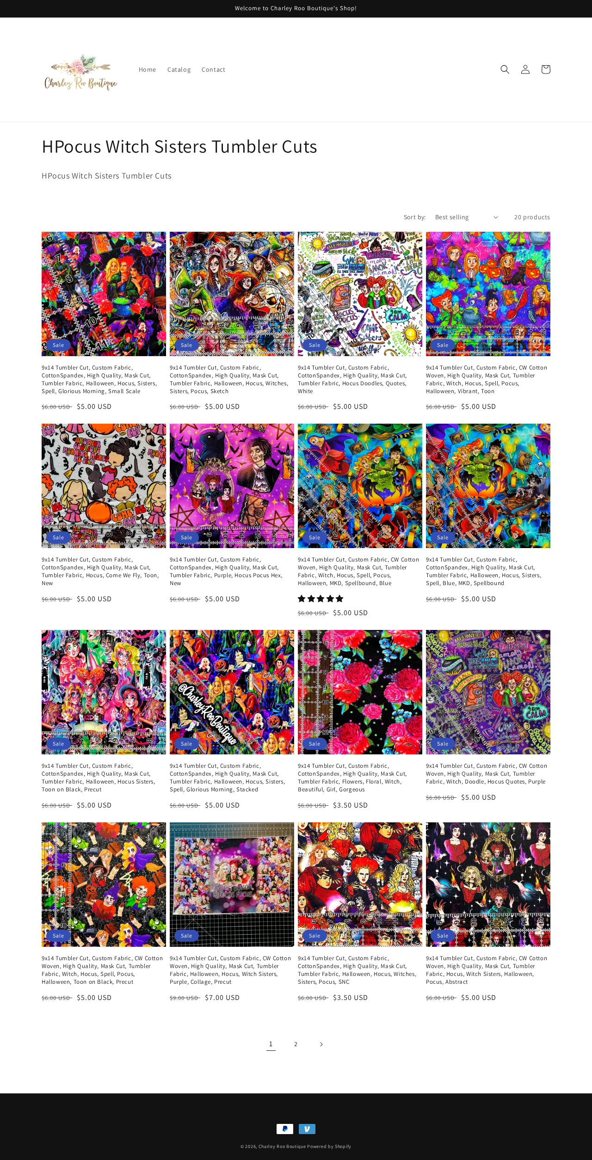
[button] (505, 69)
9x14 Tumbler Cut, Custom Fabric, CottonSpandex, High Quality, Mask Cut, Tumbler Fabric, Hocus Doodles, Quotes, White (352, 379)
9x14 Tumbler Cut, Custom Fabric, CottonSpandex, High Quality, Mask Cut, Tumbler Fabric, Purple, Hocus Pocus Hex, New (226, 571)
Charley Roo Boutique (282, 1146)
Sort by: (415, 217)
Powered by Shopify (329, 1146)
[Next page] (321, 1044)
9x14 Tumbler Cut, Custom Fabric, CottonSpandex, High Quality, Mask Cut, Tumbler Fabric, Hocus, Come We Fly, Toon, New (100, 571)
